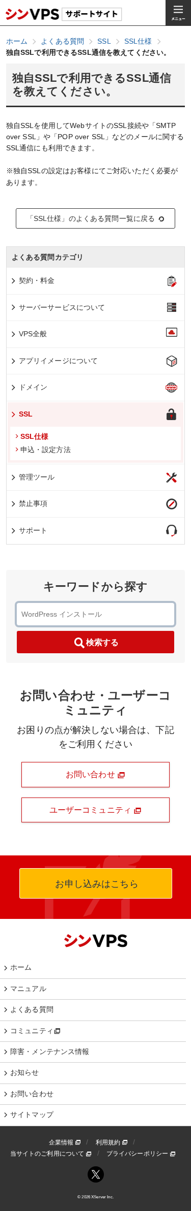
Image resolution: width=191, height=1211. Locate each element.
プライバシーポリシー (138, 1153)
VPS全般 (33, 334)
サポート (33, 530)
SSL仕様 (34, 436)
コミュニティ (31, 1031)
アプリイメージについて (58, 361)
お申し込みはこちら (95, 884)
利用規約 (109, 1142)
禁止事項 (33, 503)
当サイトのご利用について (48, 1153)
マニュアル (28, 988)
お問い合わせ (91, 774)
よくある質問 (31, 1009)
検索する (102, 642)
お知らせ (24, 1072)
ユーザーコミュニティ (91, 810)
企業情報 (62, 1142)
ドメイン (33, 387)
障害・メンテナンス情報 (50, 1051)
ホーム (21, 967)
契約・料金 (37, 280)
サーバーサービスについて (62, 307)
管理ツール (37, 477)
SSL (26, 414)
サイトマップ (31, 1114)
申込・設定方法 (45, 449)
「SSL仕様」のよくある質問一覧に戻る (90, 218)
